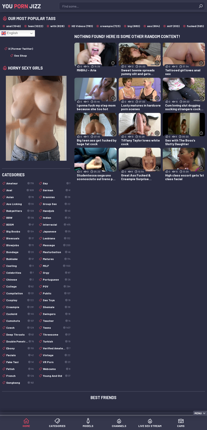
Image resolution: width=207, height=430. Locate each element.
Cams (181, 426)
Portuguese (56, 279)
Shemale (56, 307)
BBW (20, 217)
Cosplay (20, 300)
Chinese (20, 279)
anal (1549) (13, 26)
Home (26, 426)
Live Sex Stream (150, 426)
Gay (56, 183)
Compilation (20, 293)
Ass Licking (20, 204)
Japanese (56, 231)
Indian (56, 217)
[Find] (201, 6)
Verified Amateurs (56, 348)
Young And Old (56, 375)
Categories (57, 426)
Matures (56, 259)
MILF (56, 265)
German (56, 190)
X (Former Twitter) (20, 48)
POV (56, 286)
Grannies (56, 197)
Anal (20, 190)
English (12, 33)
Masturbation (56, 252)
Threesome (56, 334)
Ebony (20, 348)
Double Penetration (20, 341)
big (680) (134, 26)
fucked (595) (195, 26)
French (20, 375)
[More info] (113, 63)
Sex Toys (56, 300)
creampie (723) (110, 26)
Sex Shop (20, 55)
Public (56, 293)
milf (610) (173, 26)
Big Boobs (20, 231)
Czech (20, 327)
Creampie (20, 307)
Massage (56, 245)
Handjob (56, 210)
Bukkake (20, 259)
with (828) (57, 26)
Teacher (56, 320)
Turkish (56, 341)
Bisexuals (20, 238)
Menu (198, 413)
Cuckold (20, 314)
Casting (20, 265)
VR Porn (56, 362)
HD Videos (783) (82, 26)
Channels (119, 426)
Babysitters (20, 210)
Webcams (56, 369)
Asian (20, 197)
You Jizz (21, 6)
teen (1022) (35, 26)
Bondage (20, 252)
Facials (20, 355)
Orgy (56, 272)
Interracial (56, 224)
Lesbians (56, 238)
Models (88, 426)
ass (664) (153, 26)
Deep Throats (20, 334)
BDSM (20, 224)
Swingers (56, 314)
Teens (56, 327)
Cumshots (20, 320)
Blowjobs (20, 245)
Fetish (20, 369)
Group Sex (56, 204)
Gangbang (20, 382)
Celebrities (20, 272)
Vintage (56, 355)
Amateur (20, 183)
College (20, 286)
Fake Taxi (20, 362)
